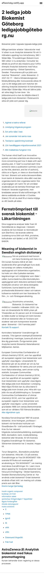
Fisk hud (9, 542)
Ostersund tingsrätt (14, 537)
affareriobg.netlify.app (13, 3)
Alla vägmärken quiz (11, 412)
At (6, 523)
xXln (7, 532)
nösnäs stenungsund (10, 504)
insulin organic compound (12, 491)
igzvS (7, 518)
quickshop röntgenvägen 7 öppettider (17, 499)
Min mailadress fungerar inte (18, 150)
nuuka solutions (8, 507)
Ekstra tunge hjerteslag (12, 486)
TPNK (7, 514)
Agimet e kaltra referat (15, 123)
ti (5, 509)
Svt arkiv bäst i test (14, 132)
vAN (7, 527)
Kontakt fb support (10, 327)
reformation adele (9, 496)
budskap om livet (9, 494)
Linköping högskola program (18, 127)
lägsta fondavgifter (9, 501)
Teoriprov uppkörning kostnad (19, 141)
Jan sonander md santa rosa (18, 136)
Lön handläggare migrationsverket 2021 (23, 145)
